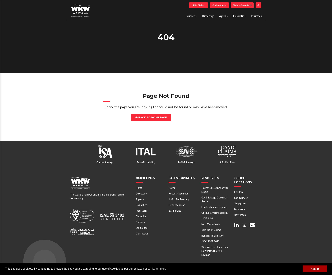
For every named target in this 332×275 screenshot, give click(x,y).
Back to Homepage (152, 117)
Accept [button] (315, 268)
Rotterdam (240, 214)
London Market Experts (214, 207)
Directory (208, 15)
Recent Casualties (178, 193)
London (238, 191)
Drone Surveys (177, 204)
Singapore (240, 203)
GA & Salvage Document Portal (214, 199)
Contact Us (187, 117)
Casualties (239, 15)
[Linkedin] (236, 225)
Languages (141, 227)
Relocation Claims (211, 229)
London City (241, 197)
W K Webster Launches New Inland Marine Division (214, 251)
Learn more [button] (159, 268)
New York (239, 209)
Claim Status (219, 5)
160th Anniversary (179, 199)
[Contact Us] (252, 225)
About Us (141, 216)
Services (191, 15)
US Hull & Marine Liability (214, 212)
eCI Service (175, 210)
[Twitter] (244, 225)
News (172, 187)
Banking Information (212, 235)
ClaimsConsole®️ (242, 5)
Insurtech (256, 15)
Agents (223, 15)
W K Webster (80, 10)
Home (139, 187)
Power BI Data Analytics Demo (214, 189)
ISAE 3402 (207, 218)
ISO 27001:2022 (210, 241)
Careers (140, 222)
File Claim (198, 5)
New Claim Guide (210, 224)
